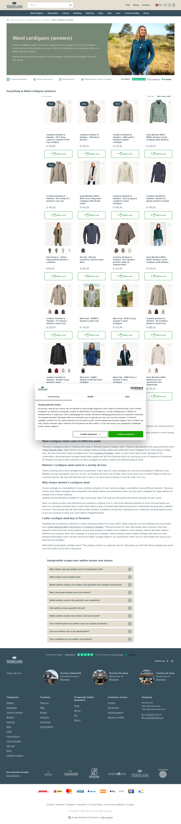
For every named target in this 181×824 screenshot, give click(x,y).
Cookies (130, 804)
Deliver (77, 710)
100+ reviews (107, 817)
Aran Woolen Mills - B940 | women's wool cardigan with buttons (157, 137)
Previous (45, 250)
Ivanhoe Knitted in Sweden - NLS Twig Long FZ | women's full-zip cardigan (58, 138)
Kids (109, 13)
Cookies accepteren (125, 434)
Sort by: (151, 96)
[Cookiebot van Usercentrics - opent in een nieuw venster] (132, 388)
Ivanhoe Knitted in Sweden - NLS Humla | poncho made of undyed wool (124, 261)
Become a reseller (116, 717)
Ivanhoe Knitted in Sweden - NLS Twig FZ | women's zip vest (58, 198)
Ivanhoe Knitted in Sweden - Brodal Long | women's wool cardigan (58, 381)
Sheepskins (53, 13)
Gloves (66, 13)
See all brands (13, 776)
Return (77, 720)
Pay (75, 715)
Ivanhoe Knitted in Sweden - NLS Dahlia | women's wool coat (157, 321)
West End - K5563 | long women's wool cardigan (124, 321)
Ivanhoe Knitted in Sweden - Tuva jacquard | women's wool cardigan (125, 200)
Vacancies (44, 717)
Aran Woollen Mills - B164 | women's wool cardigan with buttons (157, 259)
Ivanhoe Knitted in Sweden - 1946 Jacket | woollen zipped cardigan (124, 138)
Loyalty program (115, 712)
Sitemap (60, 804)
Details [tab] (91, 397)
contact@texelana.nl (153, 718)
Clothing (90, 13)
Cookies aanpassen (88, 434)
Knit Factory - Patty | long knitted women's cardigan (57, 259)
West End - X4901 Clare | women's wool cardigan (124, 379)
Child (9, 731)
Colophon (70, 804)
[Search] (70, 5)
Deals (9, 751)
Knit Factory (75, 527)
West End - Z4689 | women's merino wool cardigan (91, 379)
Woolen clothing (18, 20)
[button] (174, 5)
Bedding (77, 13)
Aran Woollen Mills (53, 450)
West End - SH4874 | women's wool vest (89, 319)
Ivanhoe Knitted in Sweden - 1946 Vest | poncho (89, 137)
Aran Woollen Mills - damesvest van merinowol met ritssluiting (156, 381)
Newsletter (45, 722)
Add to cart (61, 154)
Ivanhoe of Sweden (104, 453)
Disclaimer (82, 804)
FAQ (128, 5)
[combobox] (50, 5)
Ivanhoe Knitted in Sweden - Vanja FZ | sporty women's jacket (157, 198)
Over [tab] (127, 397)
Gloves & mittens (15, 712)
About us (44, 703)
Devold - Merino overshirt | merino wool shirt (92, 259)
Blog (42, 707)
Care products (13, 736)
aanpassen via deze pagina (114, 420)
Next (70, 250)
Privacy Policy (95, 804)
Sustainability (46, 727)
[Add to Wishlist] (69, 103)
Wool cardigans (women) (62, 20)
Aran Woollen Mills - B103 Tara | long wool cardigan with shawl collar (90, 200)
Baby (100, 13)
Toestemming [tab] (53, 397)
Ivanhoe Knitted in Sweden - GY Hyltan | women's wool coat (56, 321)
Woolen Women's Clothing (38, 20)
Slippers (10, 703)
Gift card (11, 746)
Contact (146, 5)
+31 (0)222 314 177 (152, 714)
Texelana (90, 811)
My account (113, 707)
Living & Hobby (14, 741)
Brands (43, 712)
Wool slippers (37, 13)
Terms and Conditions (114, 804)
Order (77, 706)
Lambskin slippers (15, 755)
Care (118, 13)
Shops (136, 5)
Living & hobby (132, 13)
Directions (65, 679)
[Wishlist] (165, 5)
